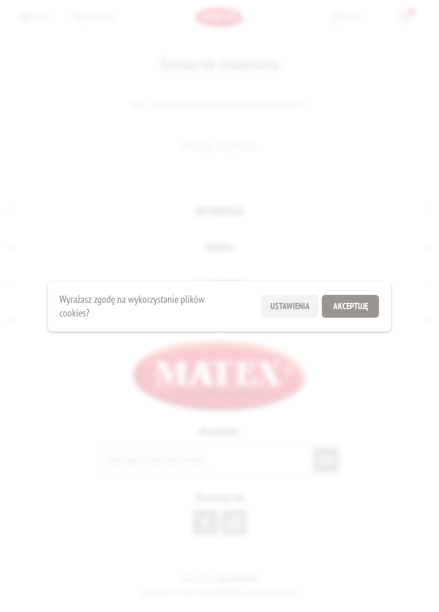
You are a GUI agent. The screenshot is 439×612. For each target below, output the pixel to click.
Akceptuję (350, 306)
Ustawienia (290, 306)
